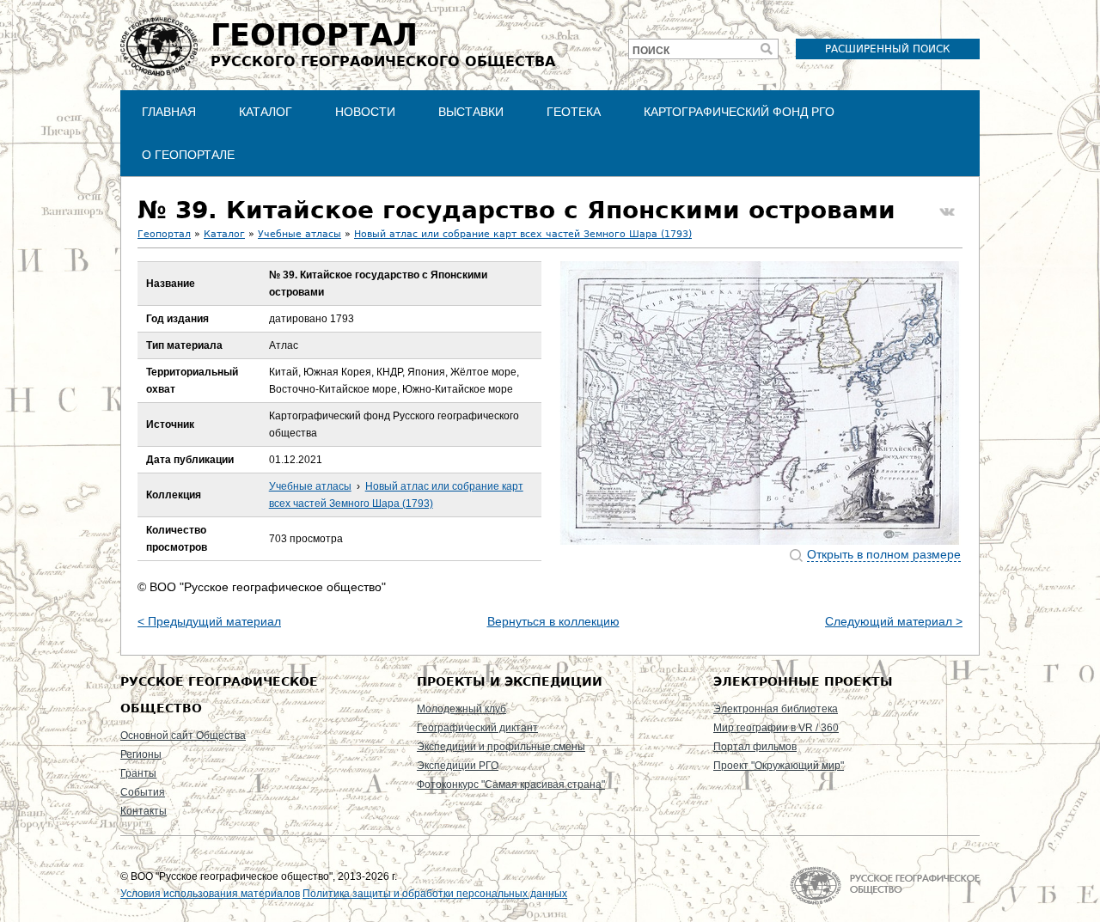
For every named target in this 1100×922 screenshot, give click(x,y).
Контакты (143, 811)
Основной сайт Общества (183, 736)
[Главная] (159, 46)
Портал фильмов (755, 747)
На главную (885, 885)
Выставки (471, 112)
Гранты (138, 773)
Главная (169, 112)
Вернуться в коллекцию (553, 621)
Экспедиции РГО (457, 766)
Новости (365, 112)
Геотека (574, 112)
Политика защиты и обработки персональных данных (434, 894)
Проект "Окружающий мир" (778, 766)
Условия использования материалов (210, 894)
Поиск (650, 51)
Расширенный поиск (887, 49)
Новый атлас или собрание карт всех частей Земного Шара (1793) (523, 234)
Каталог (265, 112)
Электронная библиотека (775, 709)
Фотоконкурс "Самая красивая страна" (511, 785)
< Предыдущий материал (209, 621)
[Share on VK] (947, 212)
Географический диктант (477, 728)
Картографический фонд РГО (739, 112)
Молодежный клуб (461, 709)
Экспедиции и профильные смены (501, 747)
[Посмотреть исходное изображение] (760, 403)
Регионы (141, 754)
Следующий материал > (893, 621)
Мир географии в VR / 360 (776, 728)
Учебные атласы (299, 234)
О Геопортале (188, 155)
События (142, 792)
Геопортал (164, 234)
